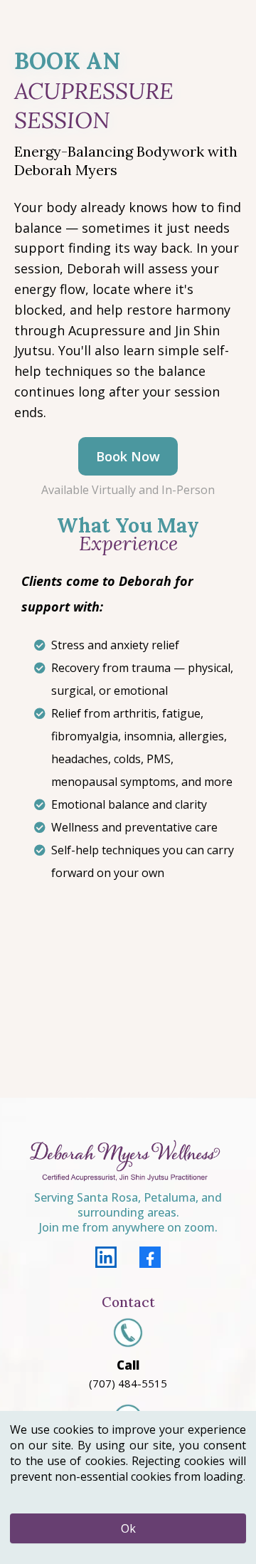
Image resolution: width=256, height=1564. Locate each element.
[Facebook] (150, 1257)
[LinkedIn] (106, 1257)
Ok (128, 1528)
